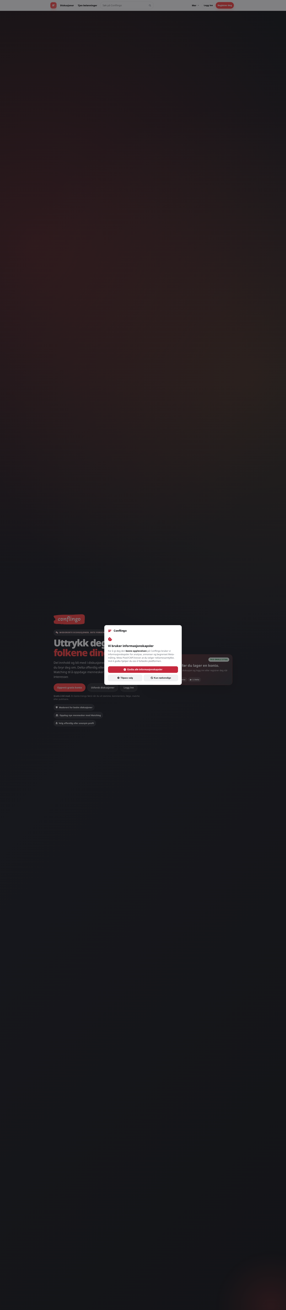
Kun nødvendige (162, 678)
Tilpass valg (127, 678)
